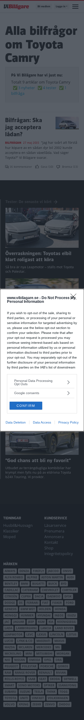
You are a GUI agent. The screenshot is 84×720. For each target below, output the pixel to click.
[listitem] (42, 382)
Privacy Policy (68, 422)
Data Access (42, 422)
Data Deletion (16, 422)
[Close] (74, 298)
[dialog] (42, 360)
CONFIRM (26, 406)
